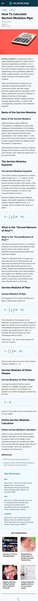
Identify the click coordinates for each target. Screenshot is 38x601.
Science (4, 10)
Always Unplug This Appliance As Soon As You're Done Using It (27, 585)
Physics (13, 10)
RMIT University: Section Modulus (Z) (16, 459)
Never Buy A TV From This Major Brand (10, 555)
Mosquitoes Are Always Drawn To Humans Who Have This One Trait (27, 557)
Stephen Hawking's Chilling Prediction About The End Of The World (9, 585)
